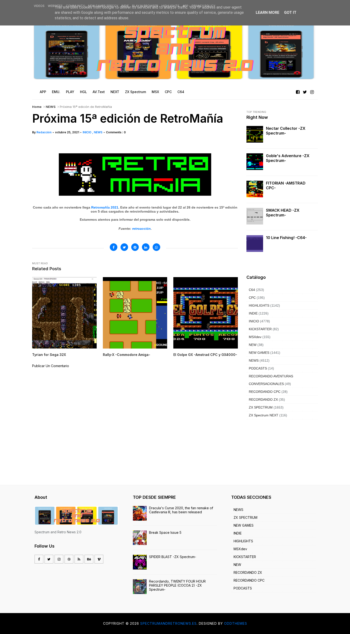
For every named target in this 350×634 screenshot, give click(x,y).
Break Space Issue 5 (165, 532)
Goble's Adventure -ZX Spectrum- (288, 158)
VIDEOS (39, 6)
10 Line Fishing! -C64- (286, 237)
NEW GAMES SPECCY (103, 6)
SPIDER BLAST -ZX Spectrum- (172, 557)
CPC (252, 298)
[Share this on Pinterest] (135, 247)
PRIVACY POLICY (203, 6)
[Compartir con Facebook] (113, 247)
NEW (252, 345)
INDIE (125, 6)
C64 (252, 290)
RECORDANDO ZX (263, 399)
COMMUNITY (75, 6)
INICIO (87, 132)
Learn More (267, 12)
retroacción (141, 228)
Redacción (43, 132)
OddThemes (235, 623)
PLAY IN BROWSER (145, 6)
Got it (290, 12)
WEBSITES (55, 6)
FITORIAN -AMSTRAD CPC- (285, 185)
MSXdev (255, 337)
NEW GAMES (259, 352)
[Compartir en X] (124, 247)
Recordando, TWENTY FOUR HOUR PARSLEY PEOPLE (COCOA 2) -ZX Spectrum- (177, 585)
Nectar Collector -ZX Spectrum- (285, 130)
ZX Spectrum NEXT (263, 415)
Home (36, 107)
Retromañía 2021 (104, 207)
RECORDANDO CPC (264, 392)
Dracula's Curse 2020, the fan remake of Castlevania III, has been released (181, 510)
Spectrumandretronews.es (168, 623)
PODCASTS (258, 368)
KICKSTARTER (260, 329)
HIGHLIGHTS (170, 6)
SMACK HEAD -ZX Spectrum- (283, 212)
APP (185, 6)
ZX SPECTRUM (261, 407)
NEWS (50, 107)
